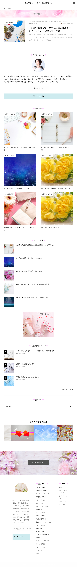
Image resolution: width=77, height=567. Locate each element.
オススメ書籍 (39, 544)
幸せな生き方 (39, 503)
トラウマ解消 (39, 525)
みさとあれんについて (42, 490)
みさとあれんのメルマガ (63, 492)
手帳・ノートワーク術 (42, 506)
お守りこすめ (62, 501)
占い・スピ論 (39, 512)
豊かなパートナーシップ (42, 522)
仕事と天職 (39, 528)
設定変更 (38, 509)
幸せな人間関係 (40, 519)
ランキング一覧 (66, 389)
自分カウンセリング (41, 494)
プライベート (39, 547)
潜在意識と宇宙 (40, 497)
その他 (37, 553)
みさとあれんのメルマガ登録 (22, 529)
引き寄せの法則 (40, 516)
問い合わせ (62, 504)
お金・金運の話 (40, 500)
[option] (15, 433)
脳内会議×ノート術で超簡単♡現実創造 (38, 3)
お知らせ (38, 550)
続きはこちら (38, 88)
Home (60, 487)
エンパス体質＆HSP (41, 534)
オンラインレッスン (41, 541)
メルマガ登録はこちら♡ (38, 462)
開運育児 (38, 537)
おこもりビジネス (40, 531)
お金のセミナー (40, 487)
